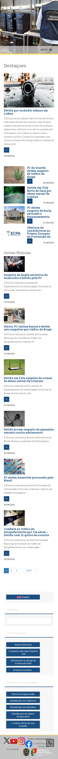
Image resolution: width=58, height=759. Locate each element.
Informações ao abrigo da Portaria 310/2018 (23, 662)
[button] (44, 49)
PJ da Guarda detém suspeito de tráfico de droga (38, 172)
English (25, 597)
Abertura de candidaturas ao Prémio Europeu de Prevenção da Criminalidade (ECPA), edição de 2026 (39, 237)
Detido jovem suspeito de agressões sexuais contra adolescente (29, 431)
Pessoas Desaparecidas (23, 694)
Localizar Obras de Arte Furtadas (23, 724)
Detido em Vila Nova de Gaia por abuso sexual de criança (39, 192)
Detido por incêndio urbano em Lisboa (26, 112)
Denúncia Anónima (23, 670)
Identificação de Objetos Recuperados (23, 715)
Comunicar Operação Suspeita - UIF (23, 652)
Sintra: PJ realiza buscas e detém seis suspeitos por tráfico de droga (28, 328)
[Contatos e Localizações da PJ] (50, 743)
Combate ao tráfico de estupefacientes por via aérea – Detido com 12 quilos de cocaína (26, 532)
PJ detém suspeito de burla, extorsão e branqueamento (39, 212)
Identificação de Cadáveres (23, 700)
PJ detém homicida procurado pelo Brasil (29, 479)
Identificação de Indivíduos (23, 707)
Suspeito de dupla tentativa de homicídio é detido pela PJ (26, 276)
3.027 (29, 570)
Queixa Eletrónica (23, 644)
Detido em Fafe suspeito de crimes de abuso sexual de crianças (28, 379)
